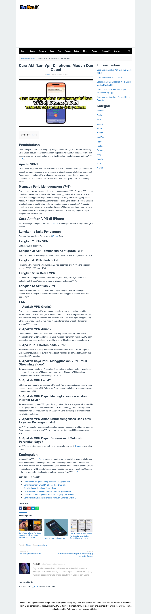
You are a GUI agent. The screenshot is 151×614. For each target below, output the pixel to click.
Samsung (101, 150)
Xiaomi (100, 167)
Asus (99, 119)
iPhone (24, 158)
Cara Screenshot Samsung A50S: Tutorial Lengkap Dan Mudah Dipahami (75, 553)
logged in (34, 586)
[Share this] (20, 508)
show (34, 135)
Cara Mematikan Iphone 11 (54, 538)
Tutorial (100, 158)
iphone (44, 545)
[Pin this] (29, 508)
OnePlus (100, 136)
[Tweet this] (25, 508)
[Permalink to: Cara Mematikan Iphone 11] (56, 527)
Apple (99, 114)
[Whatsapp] (37, 508)
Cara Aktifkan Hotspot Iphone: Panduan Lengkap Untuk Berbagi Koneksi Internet (81, 536)
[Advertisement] (75, 30)
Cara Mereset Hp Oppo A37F (109, 77)
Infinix (99, 128)
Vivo (99, 163)
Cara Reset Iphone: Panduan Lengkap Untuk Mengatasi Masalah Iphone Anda (30, 535)
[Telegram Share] (33, 508)
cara (39, 545)
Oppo (99, 141)
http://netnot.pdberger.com (53, 563)
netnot (36, 563)
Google (100, 123)
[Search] (129, 51)
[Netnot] (29, 6)
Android (100, 110)
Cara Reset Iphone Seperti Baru (30, 552)
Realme (100, 145)
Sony (99, 154)
